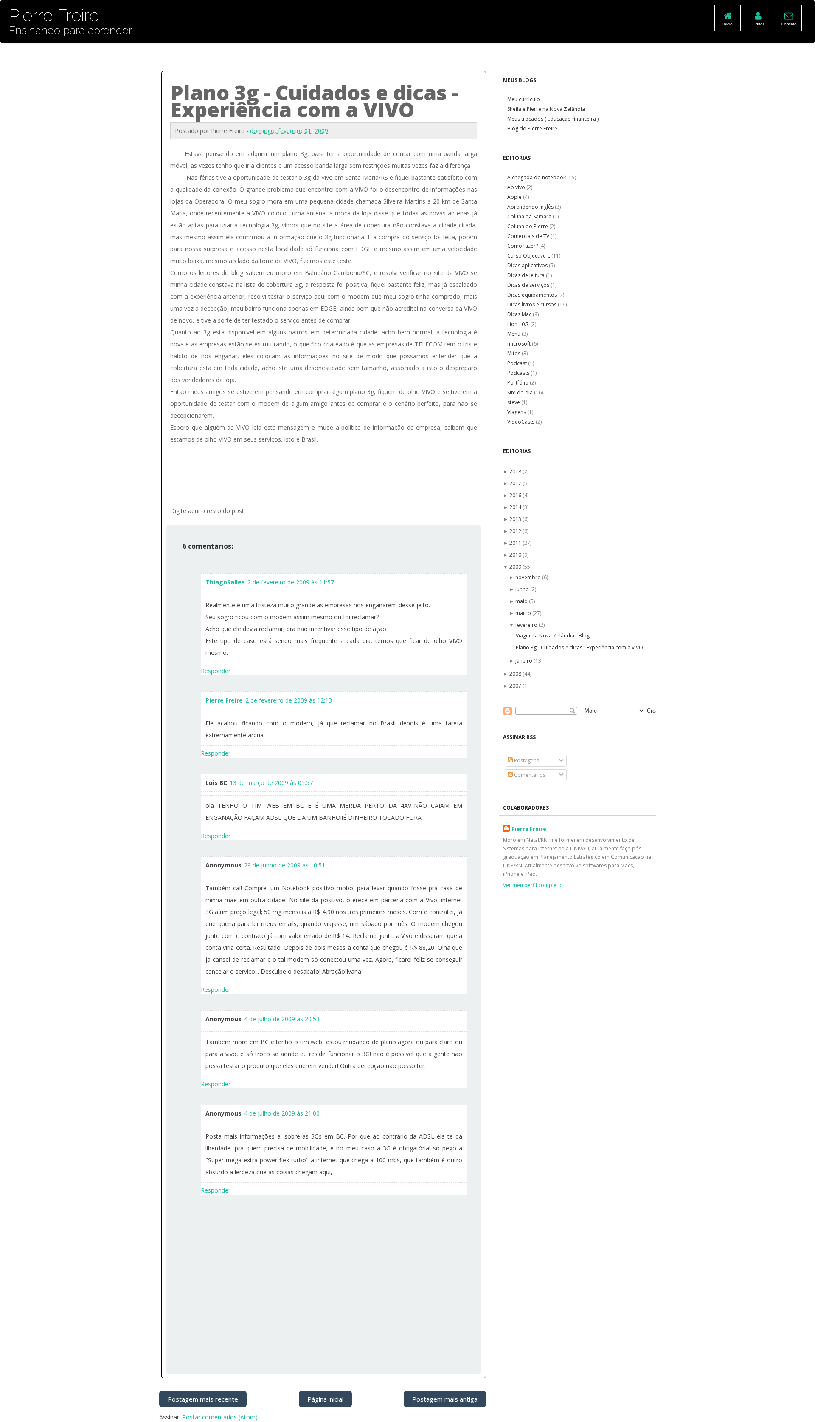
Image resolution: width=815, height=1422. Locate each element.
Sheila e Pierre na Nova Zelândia (546, 109)
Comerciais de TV (529, 236)
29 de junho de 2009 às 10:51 (284, 865)
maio (522, 601)
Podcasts (519, 373)
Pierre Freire (224, 700)
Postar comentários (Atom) (220, 1417)
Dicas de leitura (526, 275)
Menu (514, 333)
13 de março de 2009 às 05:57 (271, 783)
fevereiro (527, 625)
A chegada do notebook (537, 177)
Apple (515, 197)
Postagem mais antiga (445, 1399)
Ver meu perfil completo (532, 885)
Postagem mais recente (203, 1399)
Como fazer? (523, 245)
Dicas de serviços (529, 285)
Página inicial (325, 1399)
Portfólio (518, 382)
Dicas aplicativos (528, 265)
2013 (516, 519)
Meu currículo (523, 99)
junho (522, 589)
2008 (516, 673)
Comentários (529, 775)
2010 (516, 554)
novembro (528, 577)
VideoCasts (521, 421)
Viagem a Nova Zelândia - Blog (553, 635)
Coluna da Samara (530, 216)
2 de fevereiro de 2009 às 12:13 (288, 700)
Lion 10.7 (518, 324)
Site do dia (520, 392)
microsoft (519, 343)
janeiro (524, 660)
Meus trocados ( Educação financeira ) (553, 118)
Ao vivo (516, 187)
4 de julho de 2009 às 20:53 (282, 1019)
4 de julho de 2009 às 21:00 (282, 1113)
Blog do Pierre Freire (532, 128)
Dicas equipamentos (532, 294)
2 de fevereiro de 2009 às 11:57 (290, 582)
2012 (516, 531)
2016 (516, 495)
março (523, 613)
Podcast (517, 363)
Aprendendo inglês (531, 206)
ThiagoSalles (225, 582)
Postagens (526, 760)
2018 (516, 471)
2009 (516, 566)
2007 (516, 685)
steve (514, 402)
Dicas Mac (520, 314)
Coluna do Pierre (528, 226)
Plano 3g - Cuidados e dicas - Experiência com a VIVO (579, 647)
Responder (215, 671)
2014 (516, 507)
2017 (516, 483)
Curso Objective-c (529, 255)
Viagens (517, 412)
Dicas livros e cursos (532, 304)
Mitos (514, 353)
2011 (516, 543)
